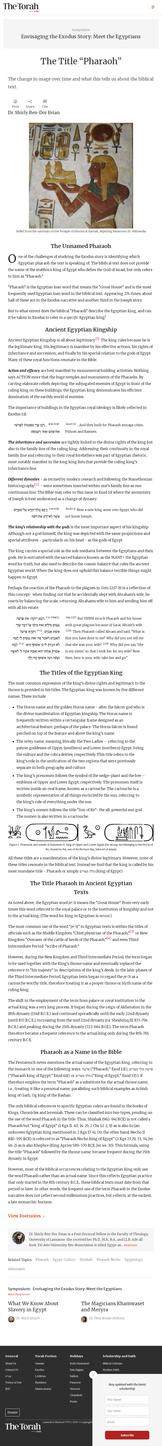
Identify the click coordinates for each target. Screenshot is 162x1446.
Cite (45, 107)
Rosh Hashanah (79, 1363)
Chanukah (76, 1395)
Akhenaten (16, 1269)
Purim (73, 1401)
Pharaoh (42, 1260)
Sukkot (74, 1376)
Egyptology (134, 1260)
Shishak (86, 1260)
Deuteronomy (43, 1388)
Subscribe (127, 1435)
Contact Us (11, 1369)
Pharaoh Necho (108, 1260)
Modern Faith (111, 1369)
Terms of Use (13, 1382)
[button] (153, 7)
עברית (8, 1376)
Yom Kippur (77, 1369)
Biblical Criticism (112, 1363)
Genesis (39, 1363)
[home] (21, 7)
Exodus (39, 1369)
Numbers (40, 1382)
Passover (75, 1382)
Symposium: (19, 1288)
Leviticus (40, 1376)
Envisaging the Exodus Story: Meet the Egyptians (77, 1288)
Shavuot (75, 1388)
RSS (7, 1388)
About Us (10, 1363)
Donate (12, 1412)
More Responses (19, 1294)
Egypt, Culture (64, 1260)
